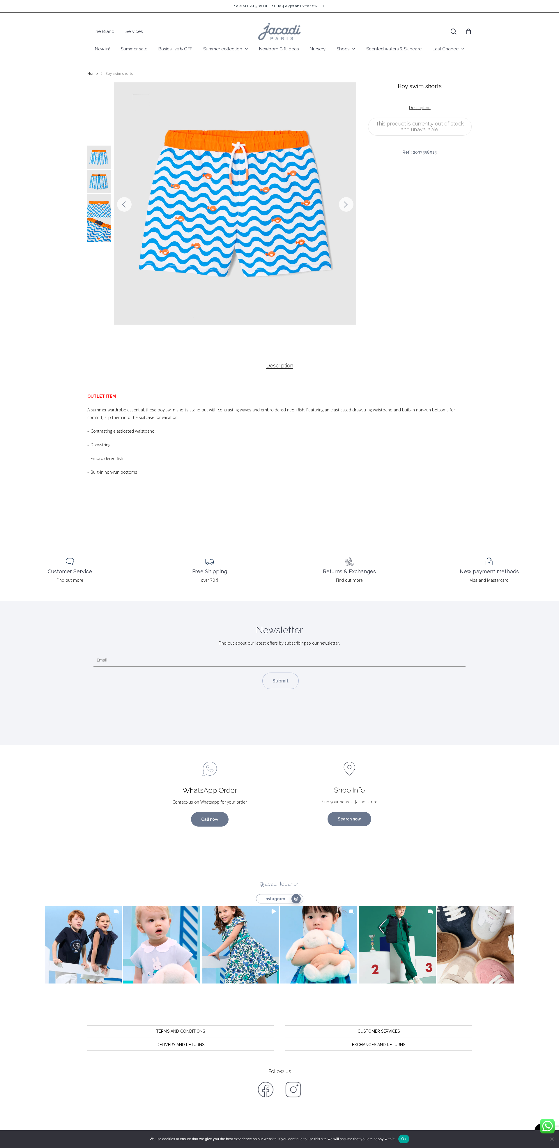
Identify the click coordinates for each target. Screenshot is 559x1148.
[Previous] (124, 204)
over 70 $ (210, 580)
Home (92, 73)
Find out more (69, 580)
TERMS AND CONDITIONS (180, 1031)
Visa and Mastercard (489, 580)
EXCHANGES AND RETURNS (378, 1044)
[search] (453, 32)
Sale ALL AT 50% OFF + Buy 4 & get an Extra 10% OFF (279, 6)
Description (279, 366)
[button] (83, 945)
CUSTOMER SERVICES (379, 1031)
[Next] (346, 204)
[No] (552, 1139)
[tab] (279, 366)
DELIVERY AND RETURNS (180, 1044)
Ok (403, 1138)
